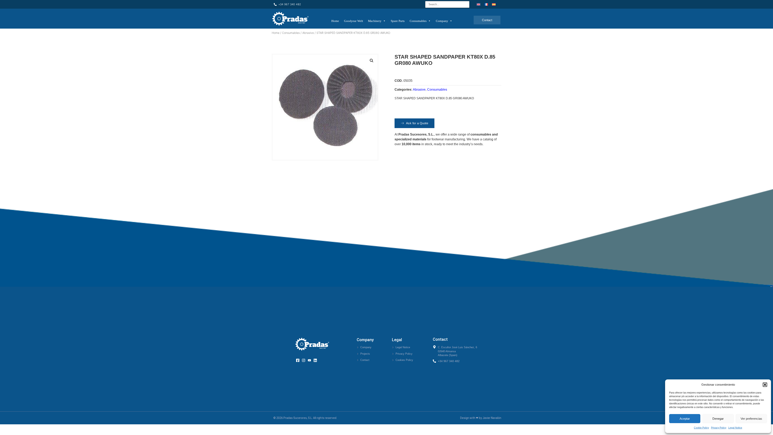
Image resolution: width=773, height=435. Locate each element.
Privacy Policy (718, 427)
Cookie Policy (701, 427)
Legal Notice (735, 427)
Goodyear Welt (353, 21)
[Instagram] (305, 360)
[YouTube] (311, 360)
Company (442, 21)
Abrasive (308, 32)
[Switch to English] (478, 4)
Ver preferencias (751, 418)
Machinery (374, 21)
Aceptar (685, 418)
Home (335, 21)
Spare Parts (398, 21)
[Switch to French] (486, 4)
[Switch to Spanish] (494, 4)
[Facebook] (299, 360)
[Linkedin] (316, 360)
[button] (765, 385)
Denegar (718, 418)
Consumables (418, 21)
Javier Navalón (492, 417)
